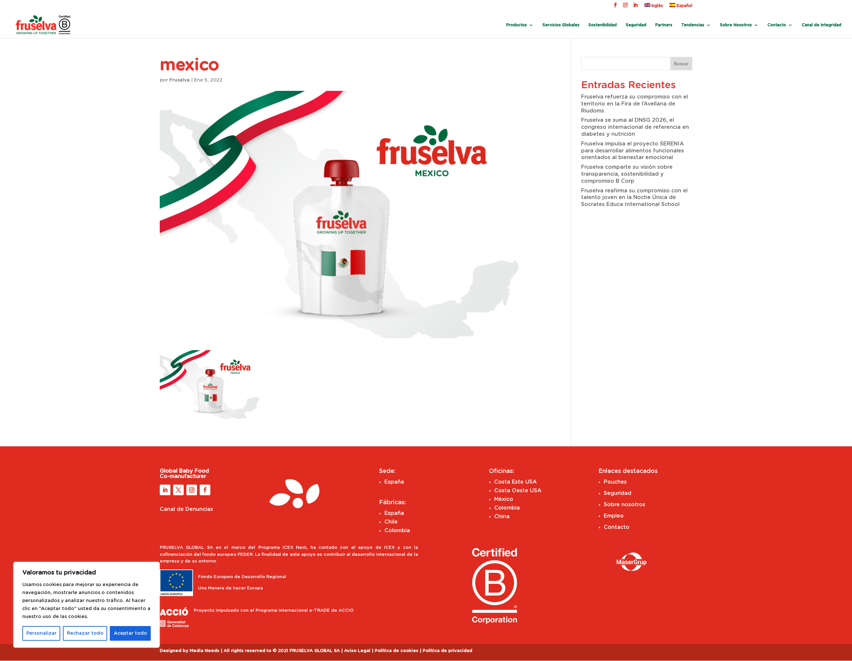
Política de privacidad (447, 651)
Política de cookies (396, 651)
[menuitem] (653, 7)
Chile (391, 522)
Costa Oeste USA (517, 490)
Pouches (615, 482)
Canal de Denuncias (186, 509)
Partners (663, 25)
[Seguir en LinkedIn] (165, 490)
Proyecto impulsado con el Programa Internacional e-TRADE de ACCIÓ (273, 610)
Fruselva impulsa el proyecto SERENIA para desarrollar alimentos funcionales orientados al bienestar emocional (632, 150)
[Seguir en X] (178, 490)
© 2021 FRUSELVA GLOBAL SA (307, 651)
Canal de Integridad (821, 25)
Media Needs (204, 651)
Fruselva (179, 80)
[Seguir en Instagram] (191, 490)
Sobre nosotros (624, 504)
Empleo (614, 516)
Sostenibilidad (602, 25)
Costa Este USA (515, 482)
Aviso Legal (357, 651)
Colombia (397, 530)
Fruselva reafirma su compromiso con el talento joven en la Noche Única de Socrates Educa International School (634, 197)
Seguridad (636, 25)
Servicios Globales (560, 25)
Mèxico (503, 499)
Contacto (776, 25)
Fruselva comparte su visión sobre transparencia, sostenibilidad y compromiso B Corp (627, 174)
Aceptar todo (130, 633)
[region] (86, 605)
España (394, 482)
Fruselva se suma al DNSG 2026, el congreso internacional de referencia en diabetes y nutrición (635, 127)
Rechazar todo (85, 633)
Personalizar (41, 633)
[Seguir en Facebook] (205, 490)
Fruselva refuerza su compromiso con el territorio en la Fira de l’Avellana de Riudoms (634, 103)
